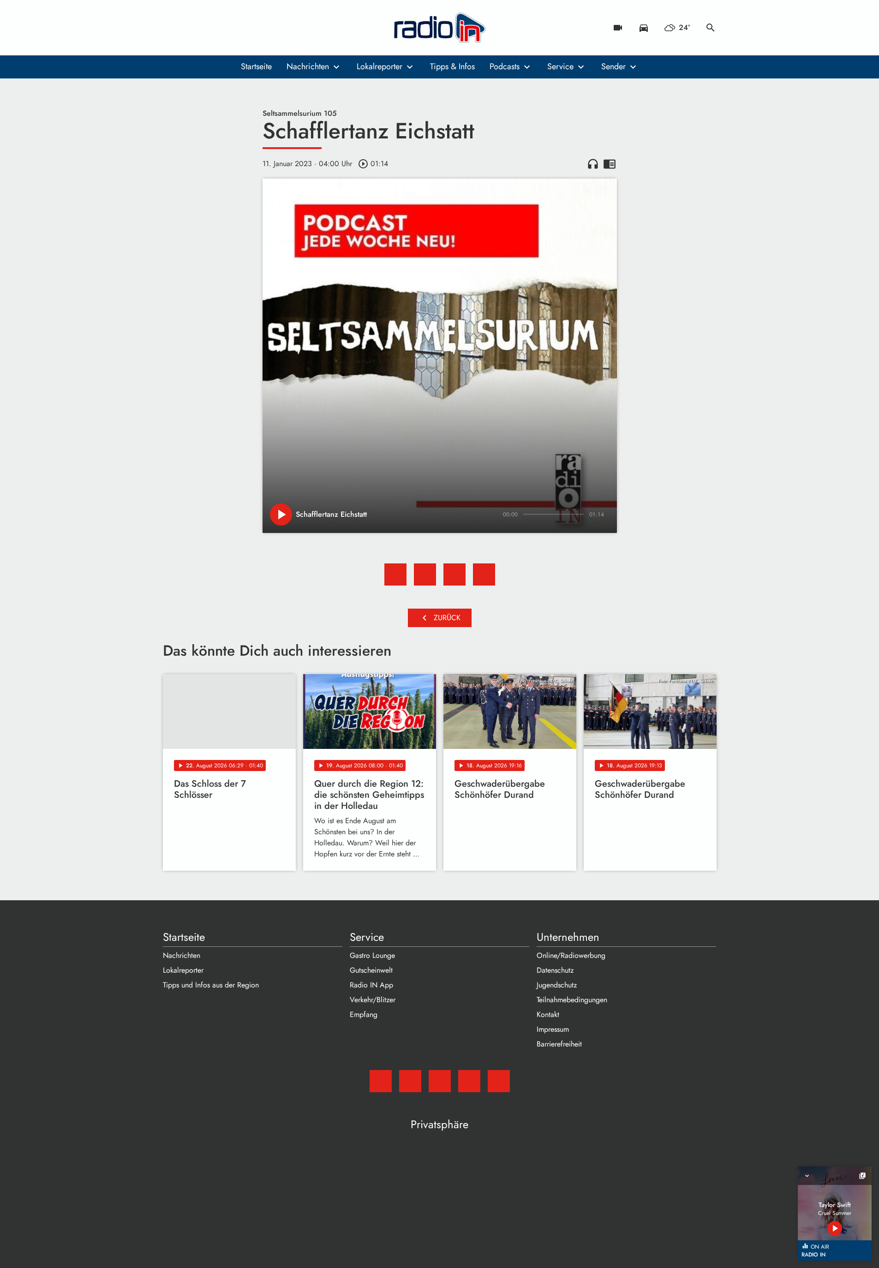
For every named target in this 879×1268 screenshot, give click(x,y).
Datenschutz (555, 970)
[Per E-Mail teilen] (484, 574)
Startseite (256, 66)
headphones (592, 163)
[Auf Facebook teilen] (395, 574)
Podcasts (505, 66)
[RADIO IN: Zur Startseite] (440, 27)
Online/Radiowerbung (571, 955)
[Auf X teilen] (425, 574)
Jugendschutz (557, 985)
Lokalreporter (379, 66)
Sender (613, 66)
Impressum (553, 1029)
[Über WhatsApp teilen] (454, 574)
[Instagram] (209, 27)
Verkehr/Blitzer (372, 999)
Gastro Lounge (372, 955)
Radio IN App (371, 985)
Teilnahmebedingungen (572, 999)
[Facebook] (190, 27)
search (710, 27)
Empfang (363, 1014)
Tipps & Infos (452, 66)
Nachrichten (308, 66)
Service (560, 66)
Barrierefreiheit (559, 1044)
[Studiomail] (172, 27)
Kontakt (548, 1014)
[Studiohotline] (246, 27)
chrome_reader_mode (609, 163)
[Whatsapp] (227, 27)
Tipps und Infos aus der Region (211, 985)
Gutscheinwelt (371, 970)
